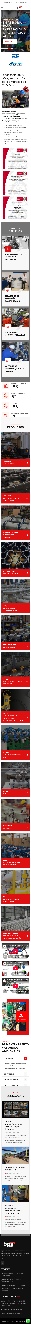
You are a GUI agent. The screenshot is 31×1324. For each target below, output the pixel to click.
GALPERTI (6, 791)
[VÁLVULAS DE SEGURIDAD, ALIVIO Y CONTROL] (15, 351)
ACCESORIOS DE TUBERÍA (11, 574)
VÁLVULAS (13, 865)
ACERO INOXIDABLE (9, 938)
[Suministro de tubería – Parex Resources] (15, 1155)
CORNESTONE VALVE (9, 645)
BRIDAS (5, 794)
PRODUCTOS (9, 42)
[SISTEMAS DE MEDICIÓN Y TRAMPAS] (15, 318)
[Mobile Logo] (18, 7)
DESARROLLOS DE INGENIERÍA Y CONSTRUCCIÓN (13, 298)
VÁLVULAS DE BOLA (9, 464)
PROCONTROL (7, 826)
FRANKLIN (6, 752)
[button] (2, 48)
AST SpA (5, 713)
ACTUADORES (7, 828)
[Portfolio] (15, 449)
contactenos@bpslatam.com (13, 1313)
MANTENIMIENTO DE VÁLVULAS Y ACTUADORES (14, 257)
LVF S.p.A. (6, 606)
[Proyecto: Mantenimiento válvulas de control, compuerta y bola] (15, 1194)
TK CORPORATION (8, 572)
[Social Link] (2, 1263)
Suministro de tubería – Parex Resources (15, 1168)
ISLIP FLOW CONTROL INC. (11, 532)
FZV (4, 897)
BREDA (5, 860)
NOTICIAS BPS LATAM (12, 1132)
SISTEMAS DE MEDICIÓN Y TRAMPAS (15, 333)
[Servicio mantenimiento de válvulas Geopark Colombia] (15, 1109)
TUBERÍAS (18, 938)
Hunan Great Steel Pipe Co (11, 933)
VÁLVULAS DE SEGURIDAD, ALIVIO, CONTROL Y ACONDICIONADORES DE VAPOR (13, 718)
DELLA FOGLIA (7, 462)
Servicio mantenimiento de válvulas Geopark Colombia (13, 1125)
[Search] (5, 7)
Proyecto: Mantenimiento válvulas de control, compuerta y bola (13, 1209)
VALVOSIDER (7, 496)
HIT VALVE (6, 679)
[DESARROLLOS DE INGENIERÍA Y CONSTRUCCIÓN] (15, 281)
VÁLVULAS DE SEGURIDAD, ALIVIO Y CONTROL (14, 369)
